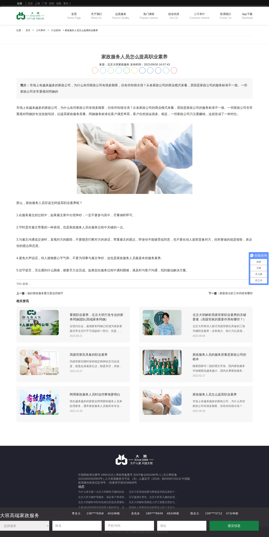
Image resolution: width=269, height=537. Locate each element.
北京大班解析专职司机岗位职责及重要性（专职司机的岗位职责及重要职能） (103, 502)
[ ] (43, 3)
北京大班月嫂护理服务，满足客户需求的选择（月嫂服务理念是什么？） (103, 497)
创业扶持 (173, 15)
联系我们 (225, 15)
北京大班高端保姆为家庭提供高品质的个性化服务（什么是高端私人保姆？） (154, 491)
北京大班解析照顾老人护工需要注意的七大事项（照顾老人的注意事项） (154, 502)
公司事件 (199, 15)
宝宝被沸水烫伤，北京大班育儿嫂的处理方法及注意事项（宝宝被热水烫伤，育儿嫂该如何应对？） (154, 497)
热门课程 (149, 15)
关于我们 (96, 15)
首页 (74, 15)
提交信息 (234, 525)
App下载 (247, 15)
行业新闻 (56, 30)
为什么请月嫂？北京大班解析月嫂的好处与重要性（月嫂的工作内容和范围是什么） (103, 491)
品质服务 (120, 15)
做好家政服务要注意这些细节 (45, 293)
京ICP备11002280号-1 (147, 474)
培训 (51, 114)
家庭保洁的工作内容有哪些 (236, 293)
